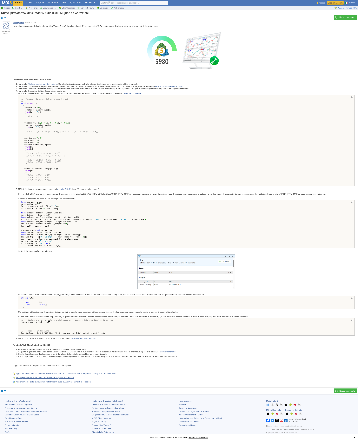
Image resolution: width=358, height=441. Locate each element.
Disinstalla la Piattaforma (103, 432)
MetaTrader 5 (272, 401)
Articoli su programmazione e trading (21, 408)
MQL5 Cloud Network (101, 418)
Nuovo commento (347, 17)
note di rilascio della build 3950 (168, 86)
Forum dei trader (12, 425)
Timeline (182, 404)
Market (28, 2)
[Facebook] (268, 420)
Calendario (104, 8)
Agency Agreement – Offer (190, 415)
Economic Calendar (294, 410)
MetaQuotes (18, 23)
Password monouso (167, 352)
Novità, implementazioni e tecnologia (108, 408)
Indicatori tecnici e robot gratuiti (18, 404)
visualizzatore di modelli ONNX (84, 338)
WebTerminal (119, 8)
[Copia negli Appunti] (352, 97)
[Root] (2, 18)
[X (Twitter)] (277, 420)
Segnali (40, 2)
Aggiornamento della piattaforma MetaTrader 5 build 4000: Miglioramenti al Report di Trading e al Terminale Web (66, 373)
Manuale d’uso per (106, 411)
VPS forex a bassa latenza (16, 422)
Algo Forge (33, 8)
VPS (64, 2)
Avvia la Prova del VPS (347, 8)
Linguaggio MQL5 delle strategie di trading (110, 415)
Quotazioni (75, 2)
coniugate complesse (132, 93)
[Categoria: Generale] (5, 18)
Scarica (101, 425)
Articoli (7, 8)
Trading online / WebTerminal (17, 401)
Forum (18, 2)
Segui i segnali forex (14, 418)
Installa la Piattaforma (101, 429)
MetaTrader (90, 2)
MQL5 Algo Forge (100, 422)
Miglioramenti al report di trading (42, 84)
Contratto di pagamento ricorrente (194, 411)
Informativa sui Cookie (189, 422)
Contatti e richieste (187, 425)
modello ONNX (63, 189)
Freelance (53, 2)
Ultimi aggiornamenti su (108, 404)
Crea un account (335, 3)
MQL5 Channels (273, 410)
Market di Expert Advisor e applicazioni (22, 415)
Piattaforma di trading (107, 401)
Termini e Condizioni (188, 408)
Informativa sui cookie (198, 437)
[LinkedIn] (286, 420)
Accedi (322, 3)
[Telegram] (272, 420)
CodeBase (19, 8)
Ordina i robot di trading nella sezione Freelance (26, 411)
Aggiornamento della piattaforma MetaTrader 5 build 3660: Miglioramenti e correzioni (53, 382)
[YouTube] (281, 420)
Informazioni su (186, 401)
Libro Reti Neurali (87, 8)
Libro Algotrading (68, 8)
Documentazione (49, 8)
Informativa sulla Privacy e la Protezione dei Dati (200, 418)
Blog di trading (11, 429)
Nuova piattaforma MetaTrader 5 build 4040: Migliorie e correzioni (45, 377)
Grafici (7, 432)
